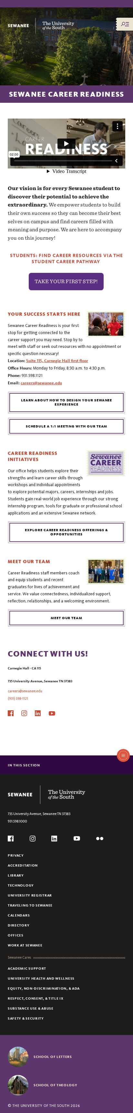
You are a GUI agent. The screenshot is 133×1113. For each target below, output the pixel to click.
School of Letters (53, 1056)
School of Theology (55, 1085)
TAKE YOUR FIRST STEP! (66, 281)
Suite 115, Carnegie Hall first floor (57, 360)
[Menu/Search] (125, 24)
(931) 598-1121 (18, 698)
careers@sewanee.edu (41, 383)
